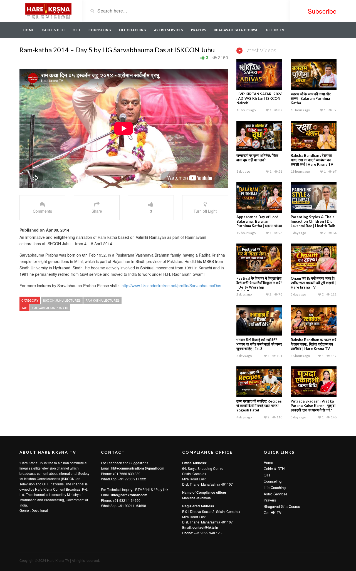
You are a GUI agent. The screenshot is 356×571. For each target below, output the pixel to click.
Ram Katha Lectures (102, 300)
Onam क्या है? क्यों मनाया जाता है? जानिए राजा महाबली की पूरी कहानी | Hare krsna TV (313, 282)
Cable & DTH (53, 30)
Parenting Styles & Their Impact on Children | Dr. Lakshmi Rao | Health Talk (313, 221)
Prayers (198, 30)
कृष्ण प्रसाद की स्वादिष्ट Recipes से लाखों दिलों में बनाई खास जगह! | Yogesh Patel (259, 405)
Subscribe (322, 11)
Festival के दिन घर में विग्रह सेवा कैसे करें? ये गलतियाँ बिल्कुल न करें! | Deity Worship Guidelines (259, 285)
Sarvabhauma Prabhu (50, 308)
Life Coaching (132, 30)
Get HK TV (275, 30)
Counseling (99, 30)
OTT (77, 30)
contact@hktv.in (205, 527)
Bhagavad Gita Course (236, 30)
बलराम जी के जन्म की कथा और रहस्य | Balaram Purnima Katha (311, 98)
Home (28, 30)
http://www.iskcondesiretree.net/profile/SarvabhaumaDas (171, 285)
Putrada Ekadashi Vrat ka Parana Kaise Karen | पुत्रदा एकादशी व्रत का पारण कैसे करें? (313, 405)
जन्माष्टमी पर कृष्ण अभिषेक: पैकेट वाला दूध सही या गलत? (257, 157)
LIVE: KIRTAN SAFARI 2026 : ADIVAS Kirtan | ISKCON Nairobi (259, 98)
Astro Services (168, 30)
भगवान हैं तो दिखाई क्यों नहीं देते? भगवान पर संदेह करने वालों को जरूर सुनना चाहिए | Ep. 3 (259, 344)
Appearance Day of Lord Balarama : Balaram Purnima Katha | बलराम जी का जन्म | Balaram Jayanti (259, 223)
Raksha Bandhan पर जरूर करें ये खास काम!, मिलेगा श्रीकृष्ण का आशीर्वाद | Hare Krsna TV (313, 344)
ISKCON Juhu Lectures (62, 300)
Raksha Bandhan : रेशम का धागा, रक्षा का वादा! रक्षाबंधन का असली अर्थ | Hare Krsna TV (312, 160)
